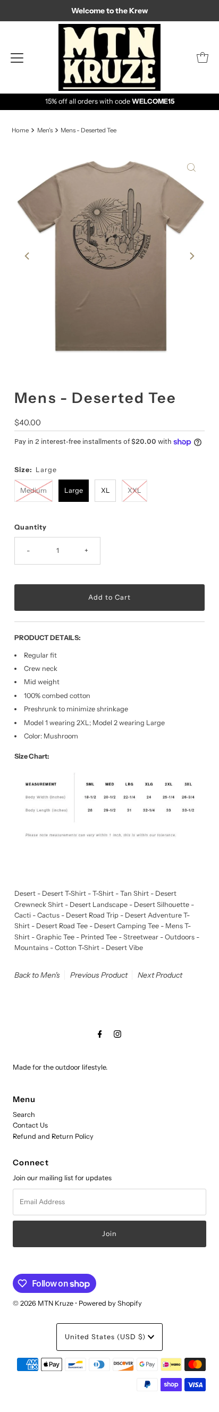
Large (73, 490)
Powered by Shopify (110, 1303)
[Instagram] (117, 1034)
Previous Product (99, 975)
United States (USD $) (106, 1337)
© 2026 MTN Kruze (43, 1303)
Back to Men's (37, 975)
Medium (33, 490)
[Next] (191, 256)
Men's (45, 130)
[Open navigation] (17, 57)
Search (24, 1115)
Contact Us (30, 1125)
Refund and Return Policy (53, 1136)
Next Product (160, 975)
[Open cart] (202, 57)
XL (105, 490)
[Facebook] (100, 1034)
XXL (134, 490)
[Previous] (27, 256)
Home (20, 130)
